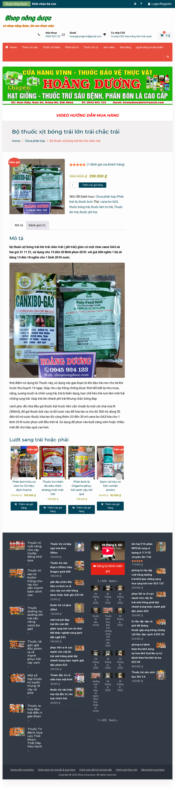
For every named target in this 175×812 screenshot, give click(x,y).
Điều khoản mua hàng (152, 769)
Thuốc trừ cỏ (91, 47)
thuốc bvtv (86, 201)
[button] (113, 581)
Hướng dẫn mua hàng (22, 769)
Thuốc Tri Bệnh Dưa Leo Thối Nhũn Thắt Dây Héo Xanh (34, 737)
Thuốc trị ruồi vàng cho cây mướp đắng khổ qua (34, 551)
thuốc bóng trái (79, 207)
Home (13, 47)
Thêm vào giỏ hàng (92, 185)
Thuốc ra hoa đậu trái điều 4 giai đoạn (34, 711)
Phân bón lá (71, 47)
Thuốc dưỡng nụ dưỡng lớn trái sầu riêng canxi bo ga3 (35, 618)
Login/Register (162, 4)
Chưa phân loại (35, 141)
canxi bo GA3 (109, 201)
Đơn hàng (125, 47)
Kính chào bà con (44, 4)
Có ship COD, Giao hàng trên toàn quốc (131, 36)
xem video (109, 47)
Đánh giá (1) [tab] (37, 225)
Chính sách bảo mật (126, 769)
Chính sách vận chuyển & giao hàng (56, 769)
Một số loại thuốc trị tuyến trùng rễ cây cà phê (34, 684)
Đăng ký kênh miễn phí (110, 568)
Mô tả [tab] (19, 225)
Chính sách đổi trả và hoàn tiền (95, 769)
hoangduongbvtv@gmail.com (86, 36)
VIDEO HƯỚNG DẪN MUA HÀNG (87, 115)
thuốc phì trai (88, 212)
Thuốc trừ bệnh (51, 47)
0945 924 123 (53, 36)
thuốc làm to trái (102, 207)
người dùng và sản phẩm (149, 47)
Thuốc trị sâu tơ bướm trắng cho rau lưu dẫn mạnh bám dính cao (35, 583)
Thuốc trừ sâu (30, 47)
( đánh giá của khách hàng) (106, 164)
